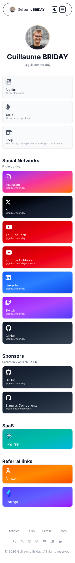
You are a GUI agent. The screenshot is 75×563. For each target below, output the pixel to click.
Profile (47, 531)
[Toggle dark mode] (55, 9)
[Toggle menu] (62, 9)
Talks (31, 531)
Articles (14, 531)
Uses (63, 531)
